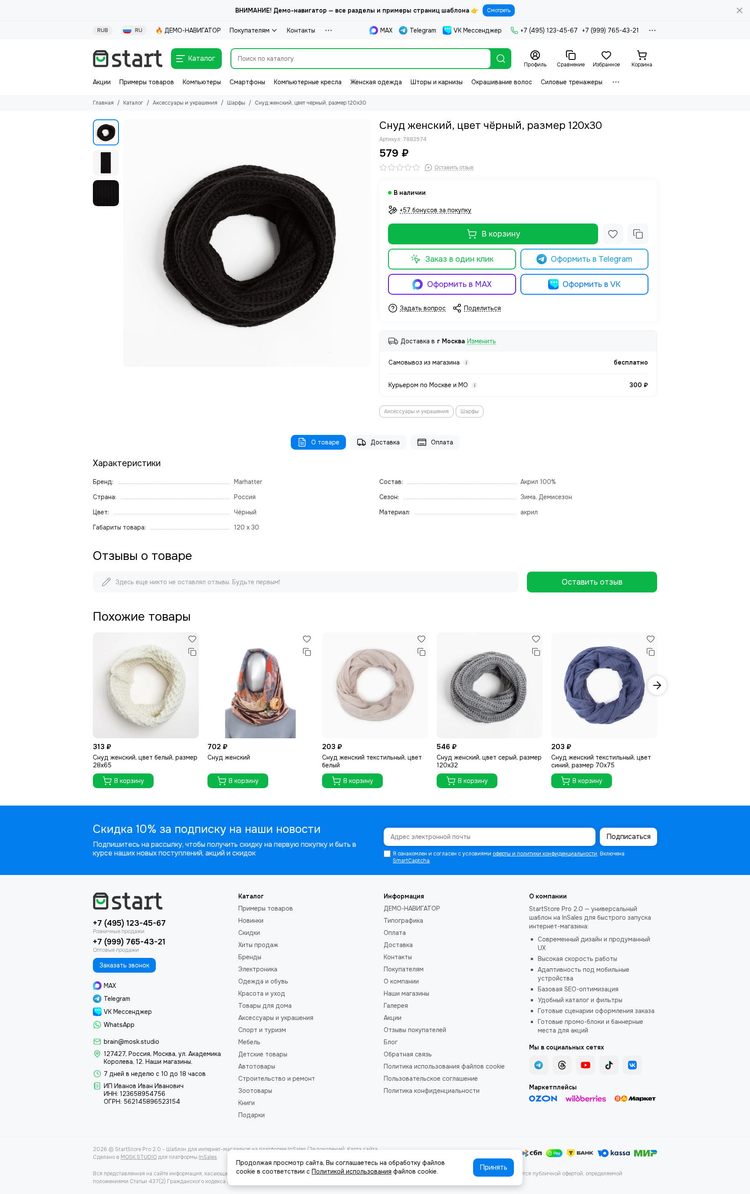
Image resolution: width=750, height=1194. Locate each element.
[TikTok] (608, 1065)
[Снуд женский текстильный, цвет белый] (375, 685)
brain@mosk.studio (131, 1042)
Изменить (481, 341)
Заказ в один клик (459, 259)
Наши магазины (406, 993)
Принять (493, 1167)
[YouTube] (585, 1065)
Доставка (385, 442)
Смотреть (498, 10)
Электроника (257, 969)
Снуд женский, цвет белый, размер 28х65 (145, 761)
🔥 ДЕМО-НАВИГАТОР (188, 30)
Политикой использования (351, 1171)
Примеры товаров (146, 82)
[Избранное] (612, 234)
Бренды (249, 957)
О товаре (325, 442)
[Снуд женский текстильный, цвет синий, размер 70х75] (604, 685)
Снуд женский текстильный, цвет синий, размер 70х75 (601, 761)
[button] (127, 243)
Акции (102, 82)
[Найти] (500, 58)
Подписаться (628, 836)
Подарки (251, 1115)
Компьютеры (202, 82)
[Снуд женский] (260, 685)
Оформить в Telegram (591, 259)
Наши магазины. (168, 1062)
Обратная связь (408, 1054)
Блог (391, 1042)
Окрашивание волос (501, 82)
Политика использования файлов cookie (444, 1066)
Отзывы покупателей (415, 1030)
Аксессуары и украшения (185, 102)
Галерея (396, 1006)
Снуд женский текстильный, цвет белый (372, 761)
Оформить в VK (591, 284)
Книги (246, 1103)
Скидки (249, 933)
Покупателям (250, 30)
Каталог (133, 102)
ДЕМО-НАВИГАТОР (412, 908)
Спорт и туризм (262, 1030)
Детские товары (262, 1054)
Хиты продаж (258, 945)
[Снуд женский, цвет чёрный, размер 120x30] (247, 243)
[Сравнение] (638, 234)
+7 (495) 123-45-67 (549, 30)
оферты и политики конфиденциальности (545, 853)
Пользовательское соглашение (431, 1078)
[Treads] (562, 1065)
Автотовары (256, 1066)
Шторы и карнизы (437, 82)
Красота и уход (261, 993)
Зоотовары (255, 1091)
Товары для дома (265, 1006)
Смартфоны (247, 82)
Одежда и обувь (263, 981)
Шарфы (236, 102)
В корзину (500, 234)
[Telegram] (538, 1065)
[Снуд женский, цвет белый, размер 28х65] (146, 685)
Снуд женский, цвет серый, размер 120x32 (489, 761)
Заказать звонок (124, 965)
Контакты (301, 30)
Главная (103, 102)
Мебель (249, 1042)
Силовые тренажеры (571, 82)
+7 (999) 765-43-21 (610, 30)
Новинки (250, 920)
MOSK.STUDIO (139, 1157)
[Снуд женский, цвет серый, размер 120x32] (490, 685)
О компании (401, 981)
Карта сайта (362, 1149)
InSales (208, 1157)
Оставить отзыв (592, 582)
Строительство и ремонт (276, 1078)
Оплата (442, 442)
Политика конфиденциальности (432, 1091)
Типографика (403, 920)
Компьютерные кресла (308, 82)
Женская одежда (376, 82)
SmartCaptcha (411, 860)
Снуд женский (228, 757)
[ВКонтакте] (632, 1065)
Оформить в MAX (459, 284)
